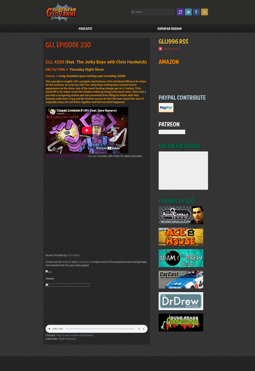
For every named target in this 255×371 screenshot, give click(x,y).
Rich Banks (73, 255)
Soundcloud (84, 262)
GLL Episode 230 (68, 45)
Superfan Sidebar (169, 28)
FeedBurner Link (172, 48)
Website (67, 262)
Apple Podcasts (67, 338)
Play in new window (67, 335)
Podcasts (85, 28)
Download (87, 335)
